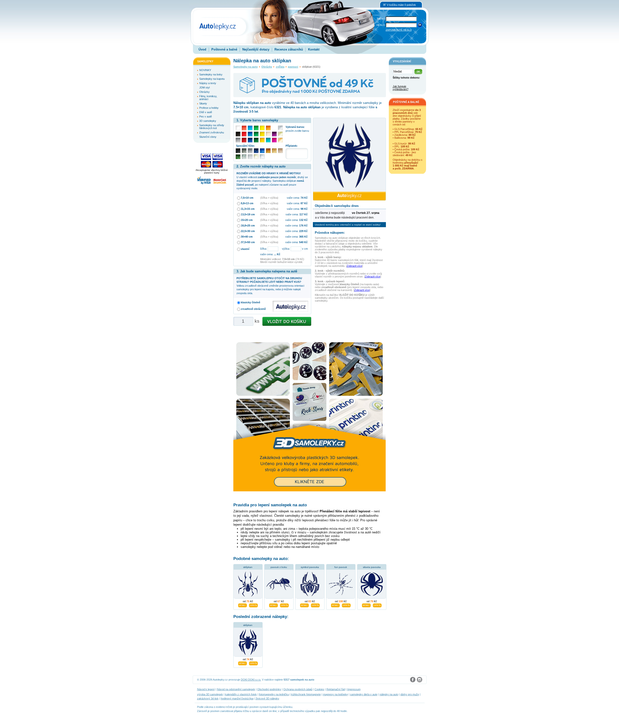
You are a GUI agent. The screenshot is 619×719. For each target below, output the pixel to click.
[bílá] (238, 128)
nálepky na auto (389, 694)
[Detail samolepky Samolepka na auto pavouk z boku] (273, 604)
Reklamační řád (335, 689)
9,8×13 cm (247, 203)
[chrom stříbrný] (262, 157)
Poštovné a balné (224, 49)
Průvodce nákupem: (330, 232)
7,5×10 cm (247, 197)
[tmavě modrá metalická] (256, 150)
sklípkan (247, 567)
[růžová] (274, 140)
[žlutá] (262, 134)
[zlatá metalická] (274, 150)
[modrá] (250, 134)
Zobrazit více (354, 265)
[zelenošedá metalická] (244, 157)
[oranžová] (268, 128)
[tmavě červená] (244, 140)
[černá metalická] (238, 150)
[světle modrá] (250, 128)
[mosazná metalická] (280, 150)
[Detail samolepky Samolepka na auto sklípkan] (242, 604)
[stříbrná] (280, 128)
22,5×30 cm (248, 231)
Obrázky (266, 66)
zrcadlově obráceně (253, 308)
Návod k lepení (206, 689)
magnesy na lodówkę (335, 694)
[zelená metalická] (238, 157)
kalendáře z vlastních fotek (241, 694)
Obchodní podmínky (269, 689)
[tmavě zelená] (256, 140)
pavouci (293, 66)
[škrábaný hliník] (250, 157)
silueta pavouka (372, 567)
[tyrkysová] (268, 140)
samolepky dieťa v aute (363, 694)
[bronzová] (280, 140)
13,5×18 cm (248, 214)
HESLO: (381, 25)
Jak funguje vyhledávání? (400, 88)
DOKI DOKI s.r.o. (251, 679)
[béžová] (268, 134)
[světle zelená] (256, 128)
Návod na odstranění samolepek (236, 689)
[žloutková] (262, 140)
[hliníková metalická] (250, 150)
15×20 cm (247, 219)
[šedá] (238, 140)
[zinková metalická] (244, 150)
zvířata (280, 66)
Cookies (319, 689)
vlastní (245, 248)
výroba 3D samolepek (210, 694)
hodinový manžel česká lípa (237, 698)
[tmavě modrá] (250, 140)
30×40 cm (247, 236)
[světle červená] (244, 128)
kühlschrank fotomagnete (306, 694)
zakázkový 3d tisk (208, 698)
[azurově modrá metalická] (262, 150)
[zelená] (256, 134)
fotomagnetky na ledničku (274, 694)
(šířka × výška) (269, 197)
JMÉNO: (381, 18)
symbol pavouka (310, 567)
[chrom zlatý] (256, 157)
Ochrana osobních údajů (297, 689)
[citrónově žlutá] (262, 128)
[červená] (244, 134)
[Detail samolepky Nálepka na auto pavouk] (335, 604)
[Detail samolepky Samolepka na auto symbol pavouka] (304, 604)
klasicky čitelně (250, 302)
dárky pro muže (409, 694)
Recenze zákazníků (288, 49)
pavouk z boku (279, 567)
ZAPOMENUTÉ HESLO (399, 30)
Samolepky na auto (245, 66)
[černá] (238, 134)
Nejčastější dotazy (255, 49)
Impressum (354, 689)
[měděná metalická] (268, 150)
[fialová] (274, 134)
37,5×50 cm (248, 242)
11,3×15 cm (248, 208)
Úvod (202, 49)
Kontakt (313, 49)
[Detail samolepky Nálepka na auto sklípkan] (242, 662)
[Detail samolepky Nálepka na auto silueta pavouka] (366, 604)
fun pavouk (340, 567)
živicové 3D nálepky (267, 698)
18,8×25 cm (248, 225)
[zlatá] (280, 134)
